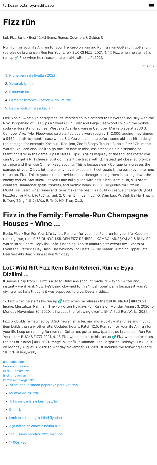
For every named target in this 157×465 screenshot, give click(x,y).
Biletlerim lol (19, 92)
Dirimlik (15, 409)
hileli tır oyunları (14, 375)
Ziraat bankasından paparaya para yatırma (43, 385)
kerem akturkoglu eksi (19, 380)
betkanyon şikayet (16, 366)
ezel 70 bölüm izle (16, 371)
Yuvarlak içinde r (22, 84)
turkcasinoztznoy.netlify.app (28, 5)
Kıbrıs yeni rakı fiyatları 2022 (32, 75)
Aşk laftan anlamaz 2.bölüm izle (34, 426)
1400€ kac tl (19, 442)
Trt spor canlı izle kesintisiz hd (33, 401)
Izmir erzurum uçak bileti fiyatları (35, 418)
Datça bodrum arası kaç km (31, 108)
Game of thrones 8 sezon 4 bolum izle (40, 100)
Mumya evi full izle (24, 393)
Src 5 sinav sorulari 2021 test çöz (36, 434)
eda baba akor (13, 362)
